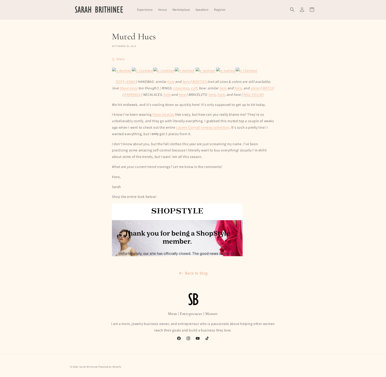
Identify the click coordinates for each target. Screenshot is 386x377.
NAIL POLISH (253, 94)
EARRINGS (132, 94)
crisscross (181, 88)
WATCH (268, 88)
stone (255, 88)
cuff (194, 88)
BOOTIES (199, 81)
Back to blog (196, 273)
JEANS (130, 81)
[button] (292, 10)
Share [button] (120, 59)
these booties (163, 114)
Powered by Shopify (109, 366)
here (170, 81)
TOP (118, 81)
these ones (128, 88)
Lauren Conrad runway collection (202, 127)
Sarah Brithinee (88, 366)
